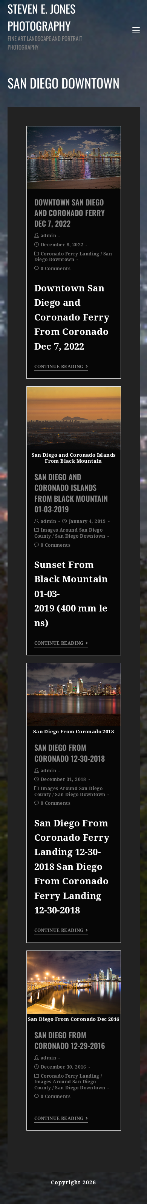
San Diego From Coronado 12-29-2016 (69, 1040)
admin (48, 235)
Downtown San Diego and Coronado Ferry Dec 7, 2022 (69, 212)
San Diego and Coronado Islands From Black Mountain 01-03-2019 (71, 493)
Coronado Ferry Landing (70, 254)
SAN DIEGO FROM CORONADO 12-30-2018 (69, 753)
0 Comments (55, 268)
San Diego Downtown (73, 257)
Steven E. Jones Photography (45, 25)
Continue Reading (59, 366)
